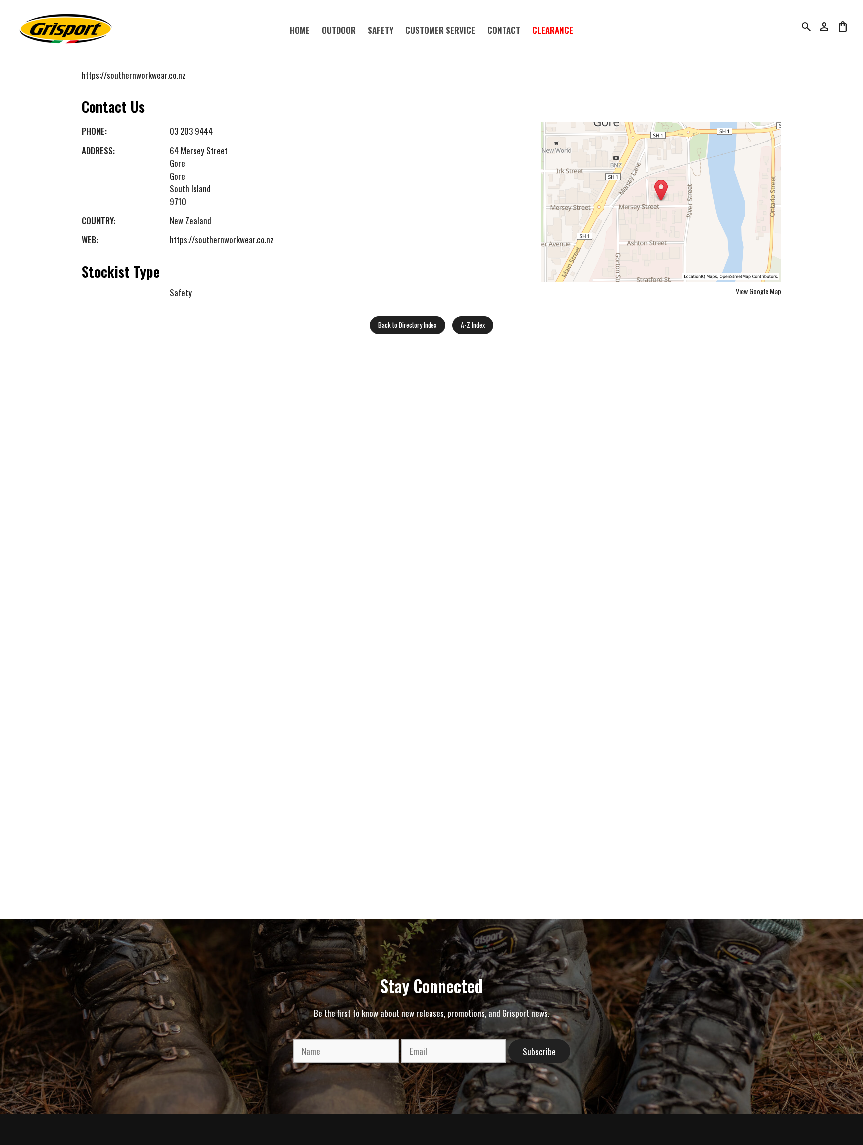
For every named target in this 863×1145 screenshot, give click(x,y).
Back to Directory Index (407, 325)
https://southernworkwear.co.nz (134, 75)
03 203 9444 (191, 131)
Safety (380, 30)
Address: (98, 150)
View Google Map (758, 291)
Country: (98, 220)
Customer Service (440, 30)
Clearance (552, 30)
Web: (90, 239)
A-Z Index (473, 325)
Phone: (94, 131)
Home (300, 30)
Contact (503, 30)
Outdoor (339, 30)
